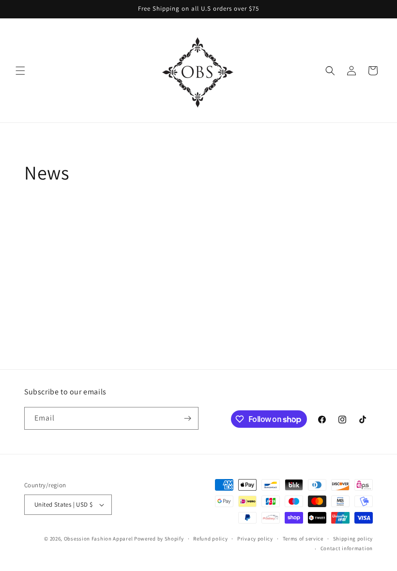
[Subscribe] (187, 418)
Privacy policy (255, 538)
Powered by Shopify (159, 538)
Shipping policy (353, 538)
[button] (20, 70)
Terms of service (303, 538)
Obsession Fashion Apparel (98, 538)
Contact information (347, 548)
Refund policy (210, 538)
